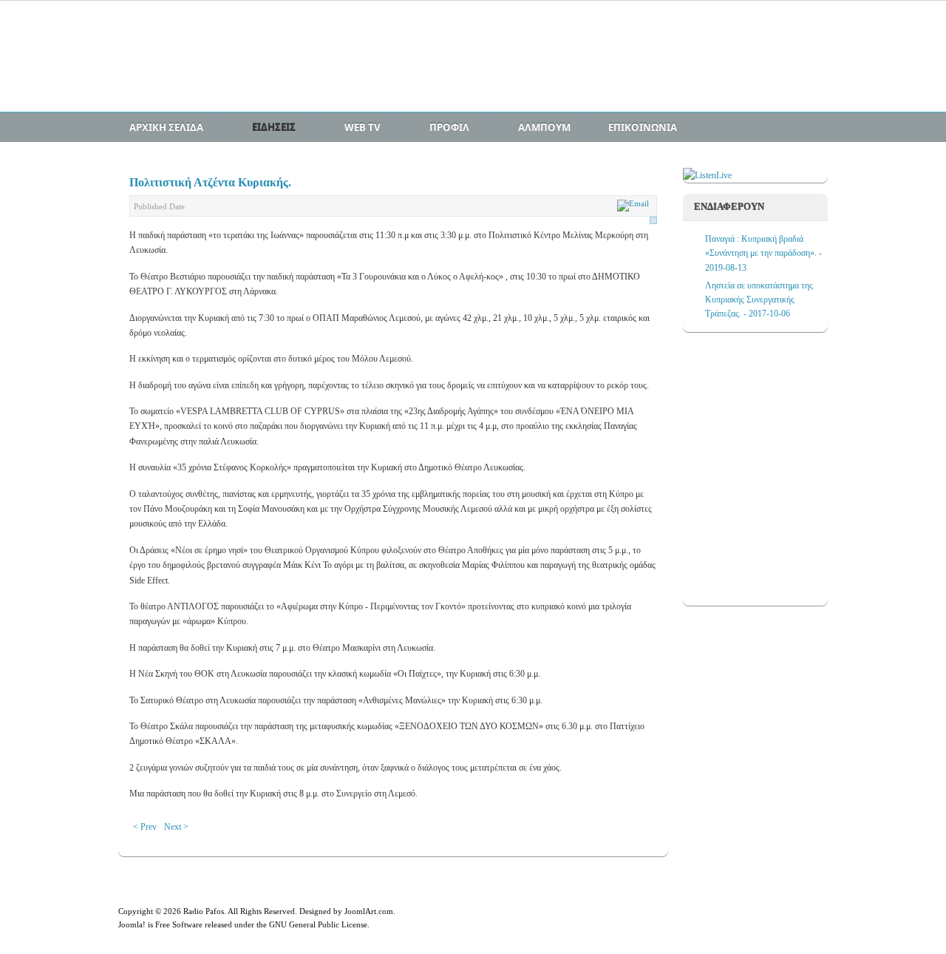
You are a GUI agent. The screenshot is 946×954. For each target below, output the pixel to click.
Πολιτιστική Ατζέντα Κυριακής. (210, 182)
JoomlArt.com (368, 911)
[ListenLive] (707, 175)
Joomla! (132, 924)
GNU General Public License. (319, 924)
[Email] (635, 203)
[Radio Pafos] (233, 64)
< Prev (145, 827)
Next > (176, 827)
